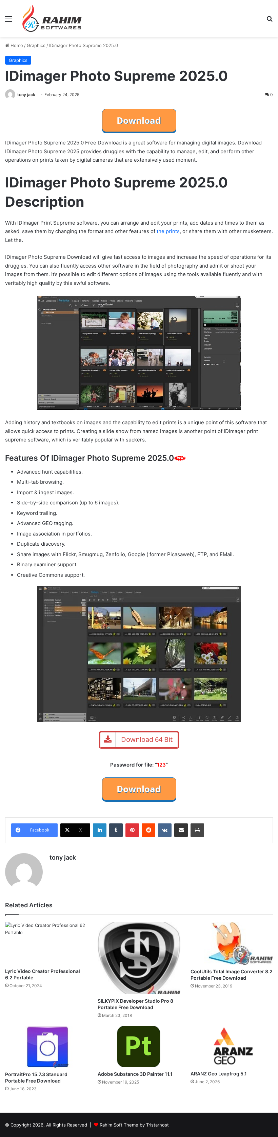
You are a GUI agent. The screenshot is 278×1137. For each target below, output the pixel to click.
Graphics (36, 45)
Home (16, 45)
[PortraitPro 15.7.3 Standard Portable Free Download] (46, 1047)
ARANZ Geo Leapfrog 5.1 (219, 1073)
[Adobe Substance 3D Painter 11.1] (139, 1046)
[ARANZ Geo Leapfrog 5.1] (232, 1046)
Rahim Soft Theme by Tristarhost (134, 1125)
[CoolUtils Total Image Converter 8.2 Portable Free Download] (232, 943)
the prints (168, 231)
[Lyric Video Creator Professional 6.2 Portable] (46, 943)
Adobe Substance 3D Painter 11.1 (135, 1074)
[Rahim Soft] (52, 18)
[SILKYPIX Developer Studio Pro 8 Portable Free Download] (139, 958)
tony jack (26, 94)
